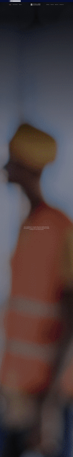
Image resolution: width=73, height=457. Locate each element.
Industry (47, 4)
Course (20, 4)
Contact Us (62, 4)
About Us (56, 4)
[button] (15, 4)
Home (10, 4)
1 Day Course (15, 4)
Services (52, 4)
